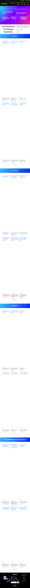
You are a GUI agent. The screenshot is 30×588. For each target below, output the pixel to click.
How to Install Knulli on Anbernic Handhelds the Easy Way (14, 369)
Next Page (15, 164)
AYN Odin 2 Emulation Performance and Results (5, 430)
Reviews (3, 231)
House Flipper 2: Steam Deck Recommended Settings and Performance (6, 565)
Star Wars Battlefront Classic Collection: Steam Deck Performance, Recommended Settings (14, 502)
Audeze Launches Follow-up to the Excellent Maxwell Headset (8, 12)
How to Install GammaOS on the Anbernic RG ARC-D (24, 430)
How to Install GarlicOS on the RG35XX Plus (14, 430)
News (3, 97)
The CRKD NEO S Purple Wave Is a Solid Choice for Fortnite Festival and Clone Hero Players (14, 295)
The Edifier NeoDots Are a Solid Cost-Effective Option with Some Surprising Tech (23, 18)
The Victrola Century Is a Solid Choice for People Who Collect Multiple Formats (23, 295)
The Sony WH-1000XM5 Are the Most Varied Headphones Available (5, 18)
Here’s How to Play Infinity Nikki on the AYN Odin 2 (6, 368)
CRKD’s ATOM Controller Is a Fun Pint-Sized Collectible (14, 18)
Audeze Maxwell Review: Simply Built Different (21, 13)
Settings (3, 500)
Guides (3, 428)
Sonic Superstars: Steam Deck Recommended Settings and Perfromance (23, 565)
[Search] (18, 582)
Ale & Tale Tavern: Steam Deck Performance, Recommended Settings (5, 502)
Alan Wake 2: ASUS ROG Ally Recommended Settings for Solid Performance (15, 565)
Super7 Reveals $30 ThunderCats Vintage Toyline (23, 161)
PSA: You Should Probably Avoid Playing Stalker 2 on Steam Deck (14, 161)
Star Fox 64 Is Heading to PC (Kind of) (23, 98)
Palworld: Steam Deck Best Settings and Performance (23, 502)
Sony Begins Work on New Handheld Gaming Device (6, 160)
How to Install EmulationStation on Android (22, 369)
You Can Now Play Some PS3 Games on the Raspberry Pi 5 (14, 99)
